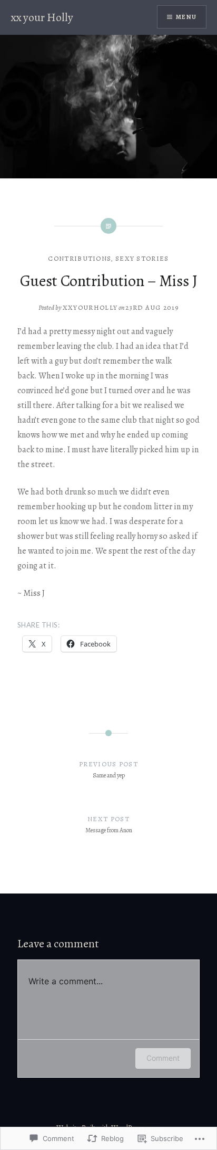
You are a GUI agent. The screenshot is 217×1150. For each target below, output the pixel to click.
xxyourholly (90, 307)
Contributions (79, 258)
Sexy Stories (142, 258)
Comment (163, 1057)
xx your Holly (42, 17)
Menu (186, 17)
